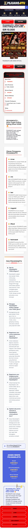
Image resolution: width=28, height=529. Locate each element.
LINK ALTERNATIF (15, 520)
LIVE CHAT (15, 524)
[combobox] (12, 7)
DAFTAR (20, 21)
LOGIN (7, 21)
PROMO (15, 508)
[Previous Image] (2, 44)
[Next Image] (25, 44)
